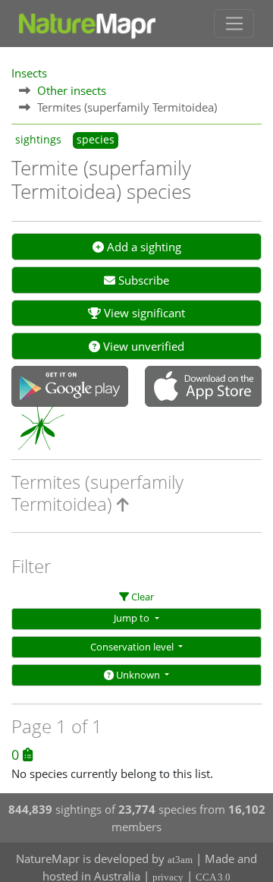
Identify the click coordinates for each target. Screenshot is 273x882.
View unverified (142, 346)
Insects (29, 72)
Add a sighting (142, 246)
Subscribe (142, 280)
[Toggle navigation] (234, 23)
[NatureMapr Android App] (69, 387)
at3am (180, 859)
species (96, 139)
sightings (38, 139)
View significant (143, 312)
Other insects (71, 90)
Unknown (138, 675)
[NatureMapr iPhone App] (203, 387)
